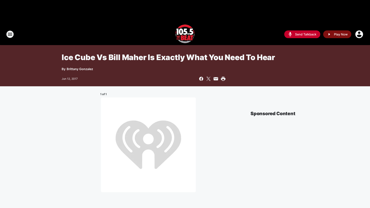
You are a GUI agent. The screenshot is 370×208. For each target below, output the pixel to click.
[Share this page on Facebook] (201, 78)
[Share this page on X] (208, 78)
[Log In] (359, 34)
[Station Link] (185, 34)
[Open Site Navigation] (10, 34)
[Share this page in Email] (216, 78)
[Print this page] (223, 78)
